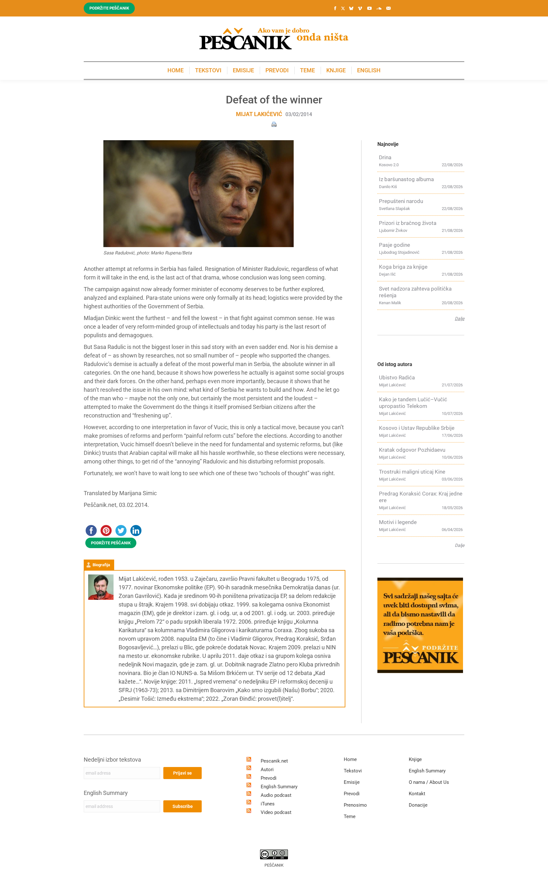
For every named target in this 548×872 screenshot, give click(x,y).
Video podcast (276, 812)
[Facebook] (335, 8)
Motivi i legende (398, 522)
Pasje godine (394, 245)
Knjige (415, 759)
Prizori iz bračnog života (407, 223)
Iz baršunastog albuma (406, 179)
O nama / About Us (429, 782)
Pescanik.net (274, 761)
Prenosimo (355, 805)
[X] (343, 8)
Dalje (459, 318)
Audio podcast (276, 795)
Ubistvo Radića (397, 377)
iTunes (268, 804)
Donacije (418, 805)
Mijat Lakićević (259, 114)
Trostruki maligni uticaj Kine (412, 472)
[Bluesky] (351, 8)
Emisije (352, 782)
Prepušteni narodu (401, 201)
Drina (385, 157)
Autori (267, 769)
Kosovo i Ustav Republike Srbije (416, 428)
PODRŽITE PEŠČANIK (111, 543)
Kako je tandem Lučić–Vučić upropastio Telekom (413, 402)
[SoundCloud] (379, 8)
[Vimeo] (360, 8)
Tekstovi (353, 771)
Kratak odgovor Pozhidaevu (412, 450)
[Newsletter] (388, 8)
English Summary (106, 793)
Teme (350, 816)
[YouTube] (369, 8)
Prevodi (269, 778)
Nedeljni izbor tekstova (112, 759)
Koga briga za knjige (403, 267)
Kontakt (417, 794)
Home (350, 759)
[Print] (274, 124)
